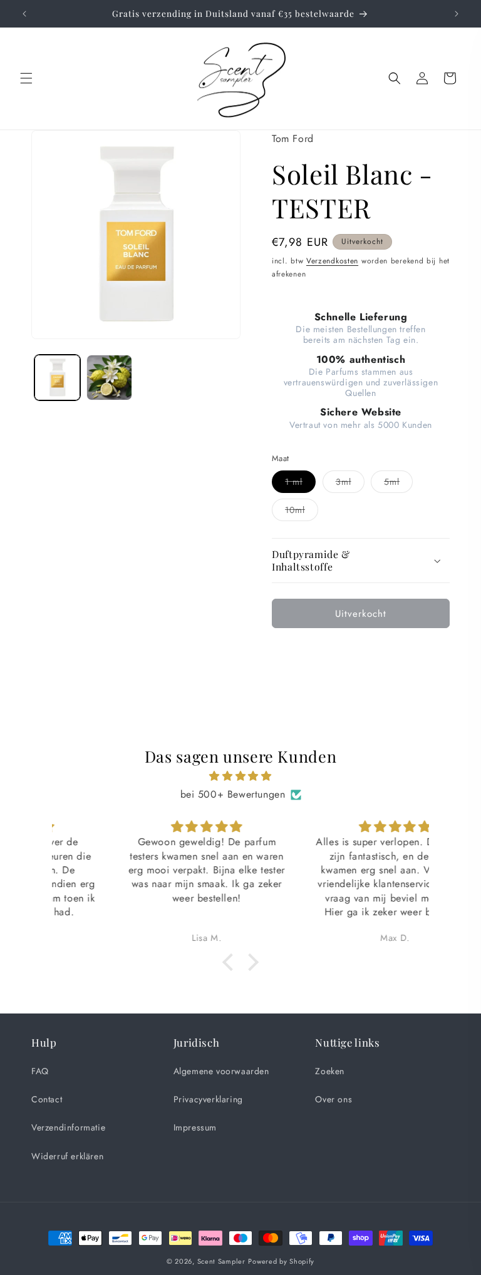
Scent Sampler (221, 1261)
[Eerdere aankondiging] (24, 14)
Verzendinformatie (68, 1127)
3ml (350, 484)
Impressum (195, 1127)
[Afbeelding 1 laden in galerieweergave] (57, 377)
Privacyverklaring (208, 1099)
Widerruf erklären (67, 1156)
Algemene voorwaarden (221, 1071)
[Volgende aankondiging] (456, 14)
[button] (26, 78)
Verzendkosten (332, 261)
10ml (301, 512)
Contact (46, 1099)
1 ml (300, 484)
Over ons (333, 1099)
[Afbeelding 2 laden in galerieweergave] (109, 377)
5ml (398, 484)
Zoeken (329, 1071)
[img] (240, 776)
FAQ (40, 1071)
